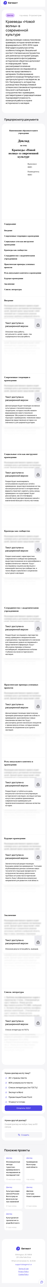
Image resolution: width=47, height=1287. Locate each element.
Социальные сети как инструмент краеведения (19, 243)
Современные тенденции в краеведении (21, 236)
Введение (8, 230)
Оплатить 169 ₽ (24, 1108)
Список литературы (13, 289)
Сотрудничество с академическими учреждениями (19, 257)
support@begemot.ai (23, 1264)
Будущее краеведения (13, 278)
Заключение (9, 284)
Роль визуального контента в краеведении (22, 273)
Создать (25, 1135)
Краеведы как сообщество (15, 250)
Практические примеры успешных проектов (19, 265)
